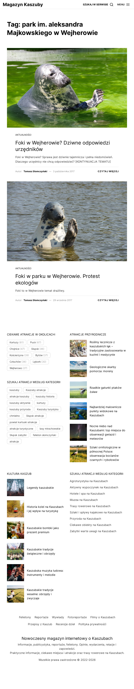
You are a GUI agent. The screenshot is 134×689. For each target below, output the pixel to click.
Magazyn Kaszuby (23, 4)
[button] (123, 4)
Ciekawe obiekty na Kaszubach (90, 525)
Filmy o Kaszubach (102, 617)
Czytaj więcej (108, 171)
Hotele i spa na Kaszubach (87, 493)
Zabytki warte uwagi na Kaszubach (93, 531)
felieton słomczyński (44, 435)
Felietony (25, 617)
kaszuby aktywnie (20, 402)
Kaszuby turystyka (47, 409)
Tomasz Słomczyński (35, 171)
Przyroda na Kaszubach (85, 518)
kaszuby (14, 389)
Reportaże (41, 617)
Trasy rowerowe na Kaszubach (90, 506)
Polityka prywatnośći (92, 624)
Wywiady (58, 617)
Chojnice (17, 348)
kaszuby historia (45, 396)
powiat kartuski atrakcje (23, 422)
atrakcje (14, 441)
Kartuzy (17, 342)
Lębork (39, 361)
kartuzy (41, 402)
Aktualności (23, 134)
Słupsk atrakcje (35, 415)
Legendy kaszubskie (40, 487)
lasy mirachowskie (50, 428)
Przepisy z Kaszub (40, 624)
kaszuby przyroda (20, 409)
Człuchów (18, 361)
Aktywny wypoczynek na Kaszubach (94, 487)
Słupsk (37, 348)
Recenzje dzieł (65, 624)
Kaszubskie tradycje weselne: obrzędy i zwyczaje (40, 594)
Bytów (41, 355)
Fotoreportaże (77, 617)
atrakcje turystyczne (21, 428)
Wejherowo (18, 368)
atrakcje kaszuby (19, 396)
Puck (35, 342)
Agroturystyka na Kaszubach (89, 481)
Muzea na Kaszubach (84, 500)
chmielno (15, 415)
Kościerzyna (19, 355)
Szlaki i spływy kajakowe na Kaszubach (96, 512)
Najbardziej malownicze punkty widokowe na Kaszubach (105, 411)
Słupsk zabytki (18, 435)
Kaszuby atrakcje (36, 389)
